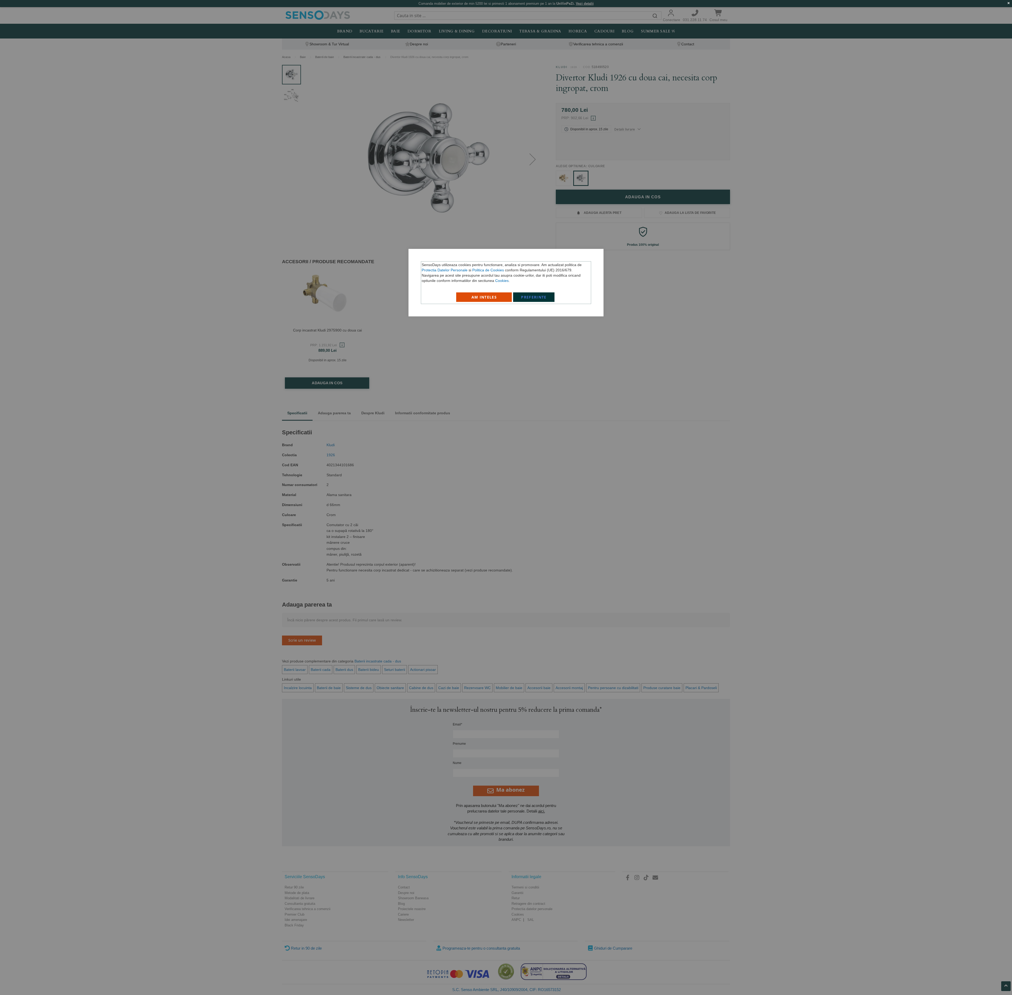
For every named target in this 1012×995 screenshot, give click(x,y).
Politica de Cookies (488, 270)
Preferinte (534, 296)
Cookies (502, 280)
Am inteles (484, 296)
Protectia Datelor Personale (445, 270)
